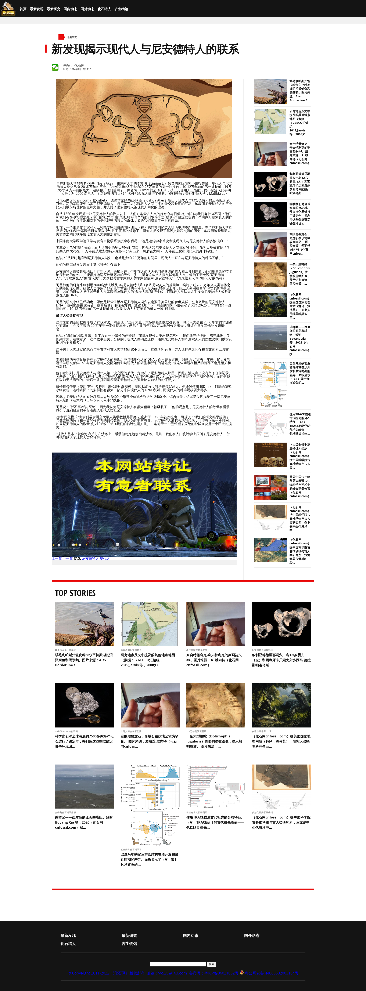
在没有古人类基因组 (197, 812)
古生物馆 (121, 9)
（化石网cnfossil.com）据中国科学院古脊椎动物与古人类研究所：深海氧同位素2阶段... (300, 551)
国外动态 (87, 9)
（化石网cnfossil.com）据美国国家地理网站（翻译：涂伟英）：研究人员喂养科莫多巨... (300, 306)
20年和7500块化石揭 (67, 731)
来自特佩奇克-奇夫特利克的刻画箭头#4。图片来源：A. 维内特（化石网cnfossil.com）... (301, 153)
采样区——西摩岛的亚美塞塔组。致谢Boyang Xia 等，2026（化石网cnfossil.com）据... (300, 340)
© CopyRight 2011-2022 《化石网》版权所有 (106, 973)
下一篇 (68, 558)
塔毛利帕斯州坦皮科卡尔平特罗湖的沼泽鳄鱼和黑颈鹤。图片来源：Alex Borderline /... (300, 90)
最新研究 (53, 9)
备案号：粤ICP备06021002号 (213, 973)
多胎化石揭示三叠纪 (263, 812)
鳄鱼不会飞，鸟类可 (66, 650)
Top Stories (75, 593)
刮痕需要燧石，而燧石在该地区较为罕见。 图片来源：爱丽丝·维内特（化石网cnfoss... (300, 243)
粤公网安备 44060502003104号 (271, 973)
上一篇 (57, 558)
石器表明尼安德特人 (132, 650)
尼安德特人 (90, 558)
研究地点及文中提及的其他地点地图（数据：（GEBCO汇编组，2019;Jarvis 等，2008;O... (300, 122)
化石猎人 (104, 9)
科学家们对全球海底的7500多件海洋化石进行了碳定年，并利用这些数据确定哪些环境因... (300, 213)
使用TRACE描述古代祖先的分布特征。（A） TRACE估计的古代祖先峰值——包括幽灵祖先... (300, 423)
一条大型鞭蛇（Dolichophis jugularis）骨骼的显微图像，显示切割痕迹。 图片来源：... (300, 274)
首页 (23, 9)
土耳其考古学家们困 (132, 731)
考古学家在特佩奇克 (197, 650)
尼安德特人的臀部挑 (263, 650)
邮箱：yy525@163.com (167, 973)
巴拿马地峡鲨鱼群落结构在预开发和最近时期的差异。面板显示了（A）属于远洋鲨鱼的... (300, 373)
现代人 (105, 558)
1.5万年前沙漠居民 (196, 731)
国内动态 (70, 9)
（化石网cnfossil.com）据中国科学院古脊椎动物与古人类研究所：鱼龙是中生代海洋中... (300, 518)
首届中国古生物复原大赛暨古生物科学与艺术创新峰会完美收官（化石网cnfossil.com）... (301, 486)
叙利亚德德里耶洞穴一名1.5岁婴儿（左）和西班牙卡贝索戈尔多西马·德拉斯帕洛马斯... (300, 183)
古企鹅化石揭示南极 (66, 812)
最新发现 (36, 9)
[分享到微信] (55, 67)
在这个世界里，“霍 (262, 731)
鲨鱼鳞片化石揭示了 (132, 849)
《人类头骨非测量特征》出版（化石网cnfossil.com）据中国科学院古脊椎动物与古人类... (300, 456)
